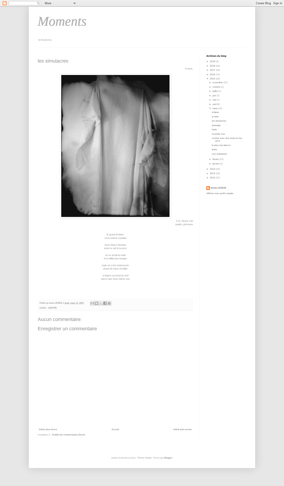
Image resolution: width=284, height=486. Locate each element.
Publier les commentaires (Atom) (68, 434)
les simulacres (219, 121)
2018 (213, 66)
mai (215, 99)
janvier (216, 163)
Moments (62, 21)
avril (215, 104)
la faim (215, 116)
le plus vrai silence (221, 145)
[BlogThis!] (96, 303)
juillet (215, 91)
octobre (217, 87)
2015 (213, 78)
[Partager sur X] (101, 303)
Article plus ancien (182, 429)
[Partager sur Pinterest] (109, 303)
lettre (214, 149)
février (216, 159)
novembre (218, 82)
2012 (213, 177)
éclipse (215, 112)
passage (216, 125)
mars (215, 108)
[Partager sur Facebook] (105, 303)
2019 (213, 61)
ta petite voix (218, 134)
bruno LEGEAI (218, 188)
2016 (213, 74)
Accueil (115, 429)
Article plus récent (48, 429)
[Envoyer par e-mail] (92, 303)
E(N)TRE (52, 308)
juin (215, 95)
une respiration (219, 154)
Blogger (168, 457)
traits (214, 129)
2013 (213, 173)
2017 (213, 70)
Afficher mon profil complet (219, 193)
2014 (213, 169)
